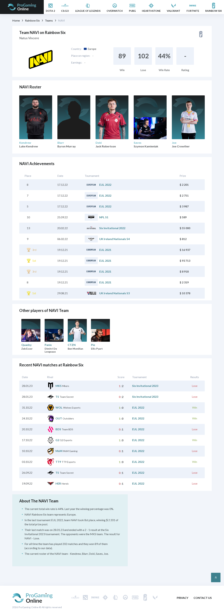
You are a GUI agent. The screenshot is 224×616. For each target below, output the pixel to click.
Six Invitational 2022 (112, 228)
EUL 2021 (105, 249)
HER (58, 483)
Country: (76, 48)
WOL (58, 407)
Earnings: (76, 62)
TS (57, 396)
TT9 (58, 461)
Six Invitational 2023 (145, 385)
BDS (58, 429)
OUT (58, 418)
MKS (58, 385)
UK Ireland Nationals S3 (114, 293)
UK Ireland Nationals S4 (114, 239)
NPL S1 (103, 217)
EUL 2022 (105, 184)
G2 (57, 440)
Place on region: (80, 55)
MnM (58, 451)
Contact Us (203, 597)
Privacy (182, 597)
